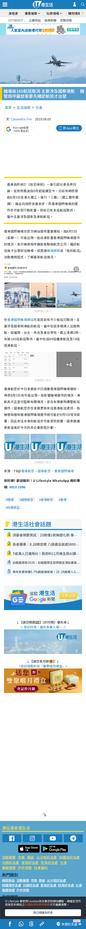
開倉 (30, 857)
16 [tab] (50, 34)
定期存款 (66, 20)
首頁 (8, 107)
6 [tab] (54, 25)
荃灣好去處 (29, 862)
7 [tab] (34, 29)
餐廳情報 (9, 867)
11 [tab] (50, 29)
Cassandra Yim (21, 119)
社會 (39, 107)
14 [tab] (42, 34)
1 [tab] (34, 25)
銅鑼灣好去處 (69, 857)
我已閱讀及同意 (43, 912)
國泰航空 (44, 470)
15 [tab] (46, 34)
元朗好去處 (10, 862)
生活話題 (23, 107)
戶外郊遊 (25, 867)
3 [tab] (42, 25)
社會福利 (41, 867)
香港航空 (27, 470)
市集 (21, 857)
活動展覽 (9, 857)
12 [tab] (54, 29)
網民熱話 (8, 880)
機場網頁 (53, 250)
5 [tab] (50, 25)
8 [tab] (38, 29)
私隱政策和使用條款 (37, 904)
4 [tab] (46, 25)
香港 (63, 499)
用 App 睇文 (71, 128)
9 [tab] (42, 29)
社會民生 (14, 507)
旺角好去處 (49, 862)
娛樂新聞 (50, 20)
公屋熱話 (35, 20)
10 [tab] (46, 29)
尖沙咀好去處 (46, 857)
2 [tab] (38, 25)
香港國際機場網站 (20, 319)
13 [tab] (38, 34)
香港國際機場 (64, 470)
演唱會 (13, 13)
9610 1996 (17, 487)
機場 (11, 499)
